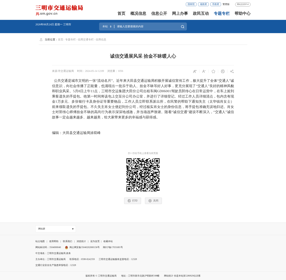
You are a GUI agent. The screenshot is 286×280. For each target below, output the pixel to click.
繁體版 (226, 4)
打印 (135, 200)
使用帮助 (53, 241)
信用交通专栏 (86, 39)
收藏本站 (108, 241)
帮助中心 (243, 13)
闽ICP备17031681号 (113, 247)
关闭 (155, 200)
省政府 (203, 4)
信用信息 (101, 39)
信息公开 (159, 13)
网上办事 (180, 13)
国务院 (191, 4)
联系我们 (67, 241)
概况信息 (138, 13)
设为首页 (95, 241)
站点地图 (40, 241)
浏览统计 (81, 241)
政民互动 (201, 13)
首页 (121, 13)
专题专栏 (222, 13)
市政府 (215, 4)
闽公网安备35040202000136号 (85, 247)
